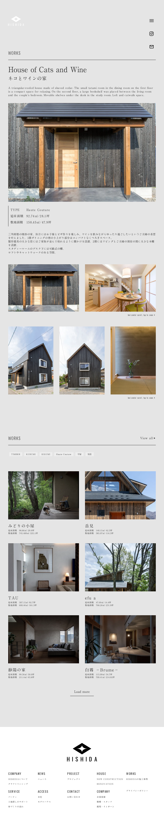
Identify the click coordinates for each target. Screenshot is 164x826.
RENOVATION (105, 783)
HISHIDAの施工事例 (137, 779)
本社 (40, 797)
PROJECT (73, 773)
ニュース (42, 779)
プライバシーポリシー (137, 790)
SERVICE (14, 791)
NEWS (42, 773)
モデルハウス (44, 801)
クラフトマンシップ (18, 783)
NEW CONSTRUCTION (110, 779)
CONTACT (73, 791)
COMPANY (14, 773)
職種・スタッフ (104, 801)
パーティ (12, 797)
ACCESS (43, 791)
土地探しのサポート (18, 801)
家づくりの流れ (16, 806)
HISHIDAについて (18, 779)
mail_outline (151, 46)
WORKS (131, 773)
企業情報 (101, 797)
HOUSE (101, 773)
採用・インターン (105, 806)
